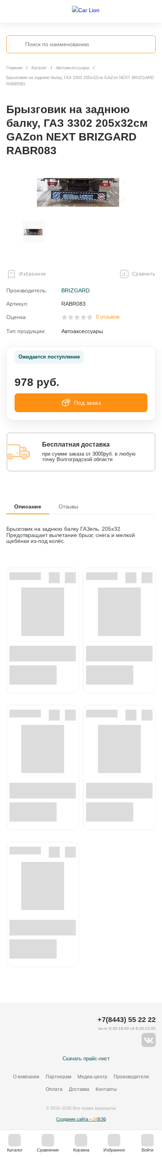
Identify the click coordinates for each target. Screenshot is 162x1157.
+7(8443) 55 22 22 (127, 1020)
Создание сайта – (81, 1119)
